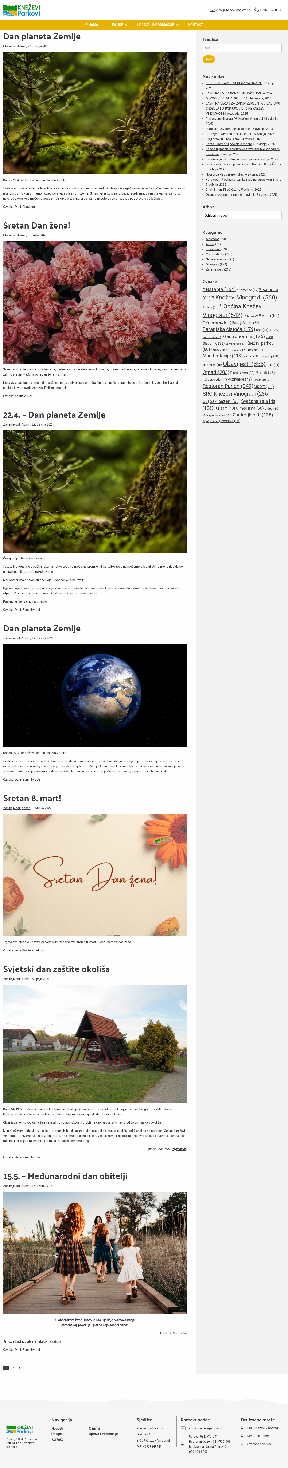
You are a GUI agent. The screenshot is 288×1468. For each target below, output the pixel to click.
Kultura (235, 350)
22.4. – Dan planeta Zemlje (54, 414)
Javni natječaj (235, 343)
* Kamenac (247, 290)
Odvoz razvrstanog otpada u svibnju (231, 195)
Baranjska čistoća (229, 329)
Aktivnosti (212, 239)
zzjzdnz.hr (179, 1149)
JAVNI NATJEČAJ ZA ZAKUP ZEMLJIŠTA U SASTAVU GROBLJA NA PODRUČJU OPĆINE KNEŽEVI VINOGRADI (243, 109)
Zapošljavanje (212, 421)
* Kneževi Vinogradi (244, 297)
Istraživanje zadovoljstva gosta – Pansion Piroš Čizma (243, 164)
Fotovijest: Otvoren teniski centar (228, 134)
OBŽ (272, 365)
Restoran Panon (228, 386)
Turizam (224, 408)
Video (272, 408)
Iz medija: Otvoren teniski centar (228, 129)
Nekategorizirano (217, 259)
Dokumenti (213, 249)
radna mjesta (261, 379)
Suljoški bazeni (221, 401)
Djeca (274, 330)
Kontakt (195, 25)
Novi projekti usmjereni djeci (225, 174)
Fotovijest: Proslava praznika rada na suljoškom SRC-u (243, 179)
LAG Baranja (252, 349)
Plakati (265, 372)
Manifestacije (215, 254)
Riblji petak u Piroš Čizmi (223, 139)
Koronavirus (220, 349)
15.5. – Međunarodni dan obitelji (65, 1175)
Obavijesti (9, 46)
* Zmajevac (217, 322)
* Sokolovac (250, 316)
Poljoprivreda (215, 379)
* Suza (269, 315)
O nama (91, 25)
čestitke (20, 396)
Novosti (57, 1428)
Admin (21, 46)
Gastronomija (244, 336)
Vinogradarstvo (217, 415)
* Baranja (219, 289)
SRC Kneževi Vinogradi (236, 394)
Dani (18, 207)
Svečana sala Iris (259, 1444)
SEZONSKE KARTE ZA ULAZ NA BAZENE (234, 83)
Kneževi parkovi (33, 950)
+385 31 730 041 (271, 10)
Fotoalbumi (212, 337)
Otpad (216, 372)
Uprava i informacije (155, 25)
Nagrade (252, 356)
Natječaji (269, 356)
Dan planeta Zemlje (42, 36)
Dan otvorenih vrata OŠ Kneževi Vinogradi (234, 119)
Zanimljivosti (12, 424)
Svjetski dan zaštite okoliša (56, 969)
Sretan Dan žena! (36, 225)
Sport (264, 386)
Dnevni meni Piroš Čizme (223, 190)
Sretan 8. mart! (32, 798)
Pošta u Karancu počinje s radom (229, 144)
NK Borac (212, 365)
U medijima (250, 408)
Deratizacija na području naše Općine (231, 159)
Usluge (117, 25)
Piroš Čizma (242, 373)
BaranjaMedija (245, 323)
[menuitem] (91, 25)
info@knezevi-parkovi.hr (233, 10)
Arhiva (210, 244)
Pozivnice (240, 379)
